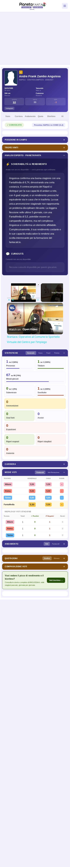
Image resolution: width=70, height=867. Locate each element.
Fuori (48, 353)
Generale (31, 353)
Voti (46, 544)
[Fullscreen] (38, 300)
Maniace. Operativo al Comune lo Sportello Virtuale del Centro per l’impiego (34, 308)
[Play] (9, 300)
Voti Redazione (53, 472)
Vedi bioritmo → (56, 580)
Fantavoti (40, 472)
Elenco (56, 558)
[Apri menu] (65, 6)
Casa (40, 353)
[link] (12, 308)
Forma (56, 353)
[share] (56, 306)
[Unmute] (13, 300)
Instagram (9, 108)
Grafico (47, 558)
